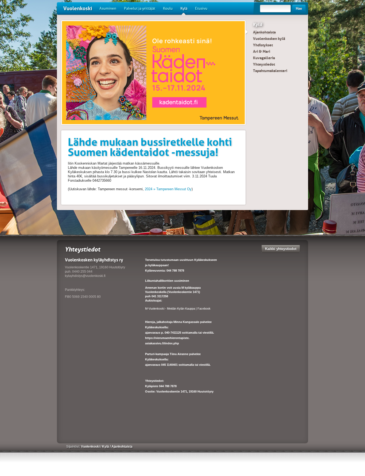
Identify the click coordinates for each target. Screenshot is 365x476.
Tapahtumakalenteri (270, 70)
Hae (299, 8)
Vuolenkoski (77, 8)
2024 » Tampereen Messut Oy (168, 189)
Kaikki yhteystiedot (280, 249)
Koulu (168, 8)
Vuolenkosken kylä (269, 38)
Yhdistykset (263, 45)
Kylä (183, 8)
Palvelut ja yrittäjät (139, 8)
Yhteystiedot (264, 64)
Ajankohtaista (264, 32)
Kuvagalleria (264, 57)
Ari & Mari (261, 51)
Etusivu (201, 8)
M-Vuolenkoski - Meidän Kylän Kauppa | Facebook (178, 308)
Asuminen (107, 8)
